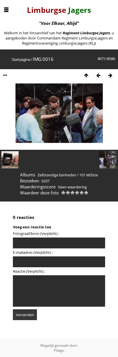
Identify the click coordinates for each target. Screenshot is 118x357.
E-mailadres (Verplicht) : (33, 252)
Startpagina (21, 59)
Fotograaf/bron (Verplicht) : (36, 233)
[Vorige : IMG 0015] (98, 75)
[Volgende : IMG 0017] (110, 75)
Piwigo (59, 350)
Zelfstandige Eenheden (57, 174)
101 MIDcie (88, 174)
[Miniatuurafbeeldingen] (86, 75)
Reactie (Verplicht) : (29, 271)
